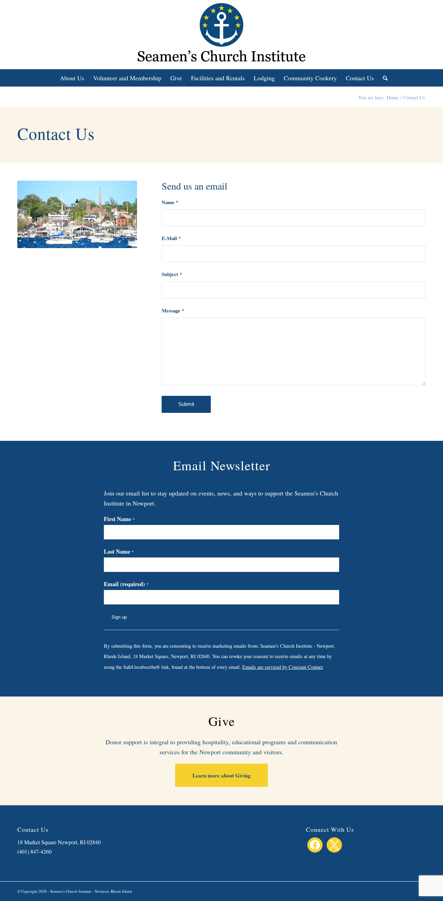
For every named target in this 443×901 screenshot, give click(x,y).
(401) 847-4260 (34, 851)
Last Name (119, 551)
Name (170, 202)
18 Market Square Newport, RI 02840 (59, 842)
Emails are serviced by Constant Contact (282, 667)
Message (173, 310)
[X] (334, 843)
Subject (172, 274)
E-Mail (171, 238)
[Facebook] (315, 843)
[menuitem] (72, 78)
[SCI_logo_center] (221, 34)
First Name (119, 519)
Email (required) (126, 584)
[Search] (383, 78)
